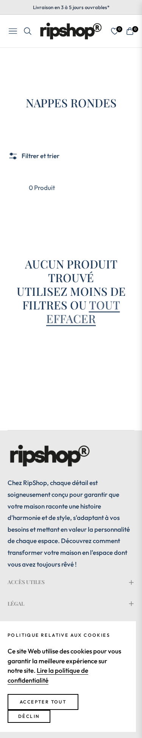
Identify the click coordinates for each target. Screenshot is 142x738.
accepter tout (43, 702)
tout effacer (83, 311)
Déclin (29, 716)
